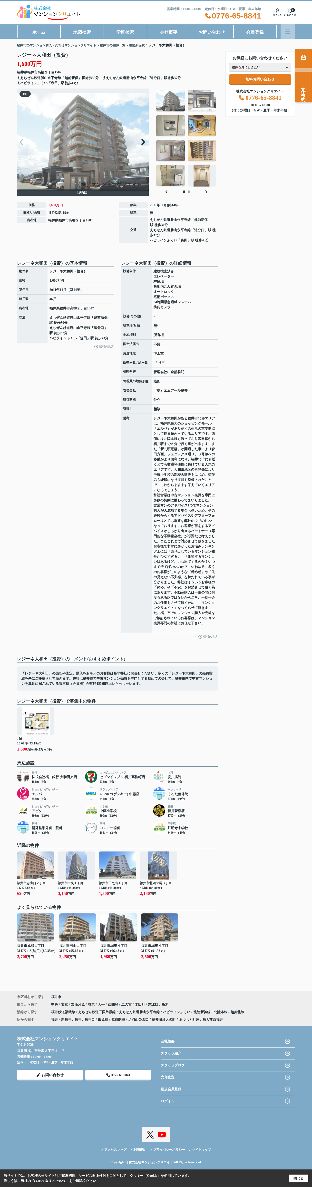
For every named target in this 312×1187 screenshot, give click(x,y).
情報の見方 (106, 346)
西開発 (113, 1004)
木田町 (140, 1004)
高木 (165, 1004)
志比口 (153, 1004)
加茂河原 (78, 1004)
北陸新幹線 (203, 1012)
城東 (92, 1004)
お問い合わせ (212, 32)
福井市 (32, 72)
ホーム (39, 32)
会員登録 (255, 32)
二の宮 (127, 1004)
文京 (65, 1004)
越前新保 (201, 220)
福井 (54, 1019)
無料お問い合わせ (260, 79)
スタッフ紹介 (171, 1053)
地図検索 (82, 32)
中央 (55, 1004)
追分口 (199, 230)
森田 (184, 240)
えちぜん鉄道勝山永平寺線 (170, 220)
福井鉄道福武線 (63, 1012)
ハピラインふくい (163, 240)
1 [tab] (184, 191)
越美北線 (237, 1012)
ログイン (277, 15)
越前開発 (118, 1019)
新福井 (66, 1019)
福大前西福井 (213, 1019)
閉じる (298, 1178)
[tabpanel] (186, 138)
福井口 (90, 1019)
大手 (102, 1004)
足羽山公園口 (138, 1019)
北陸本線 (221, 1012)
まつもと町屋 (189, 1019)
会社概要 (168, 32)
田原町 (103, 1019)
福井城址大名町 (164, 1019)
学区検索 (125, 32)
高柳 (41, 72)
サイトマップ (201, 1149)
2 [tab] (189, 191)
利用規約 (140, 1149)
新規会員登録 (171, 1089)
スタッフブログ (173, 1065)
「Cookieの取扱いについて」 (50, 1181)
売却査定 (168, 1077)
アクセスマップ (115, 1149)
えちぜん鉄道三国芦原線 (97, 1012)
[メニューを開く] (287, 31)
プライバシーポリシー (169, 1149)
